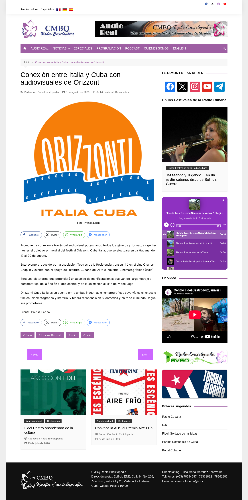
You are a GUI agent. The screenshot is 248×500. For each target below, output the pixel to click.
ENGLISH (179, 48)
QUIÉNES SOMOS (156, 48)
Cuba (29, 335)
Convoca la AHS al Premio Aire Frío (124, 428)
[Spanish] (71, 9)
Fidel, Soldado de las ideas (179, 433)
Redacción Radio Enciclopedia (41, 92)
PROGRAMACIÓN (109, 48)
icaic (73, 335)
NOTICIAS (60, 48)
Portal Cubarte (171, 450)
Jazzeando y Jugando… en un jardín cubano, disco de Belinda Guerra (191, 179)
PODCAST (132, 48)
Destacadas (122, 92)
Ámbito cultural (29, 9)
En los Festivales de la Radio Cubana (187, 168)
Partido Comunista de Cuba (180, 441)
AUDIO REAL (39, 48)
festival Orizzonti (51, 335)
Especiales (47, 9)
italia (88, 335)
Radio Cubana (171, 416)
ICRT (165, 425)
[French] (58, 9)
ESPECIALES (83, 48)
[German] (64, 9)
